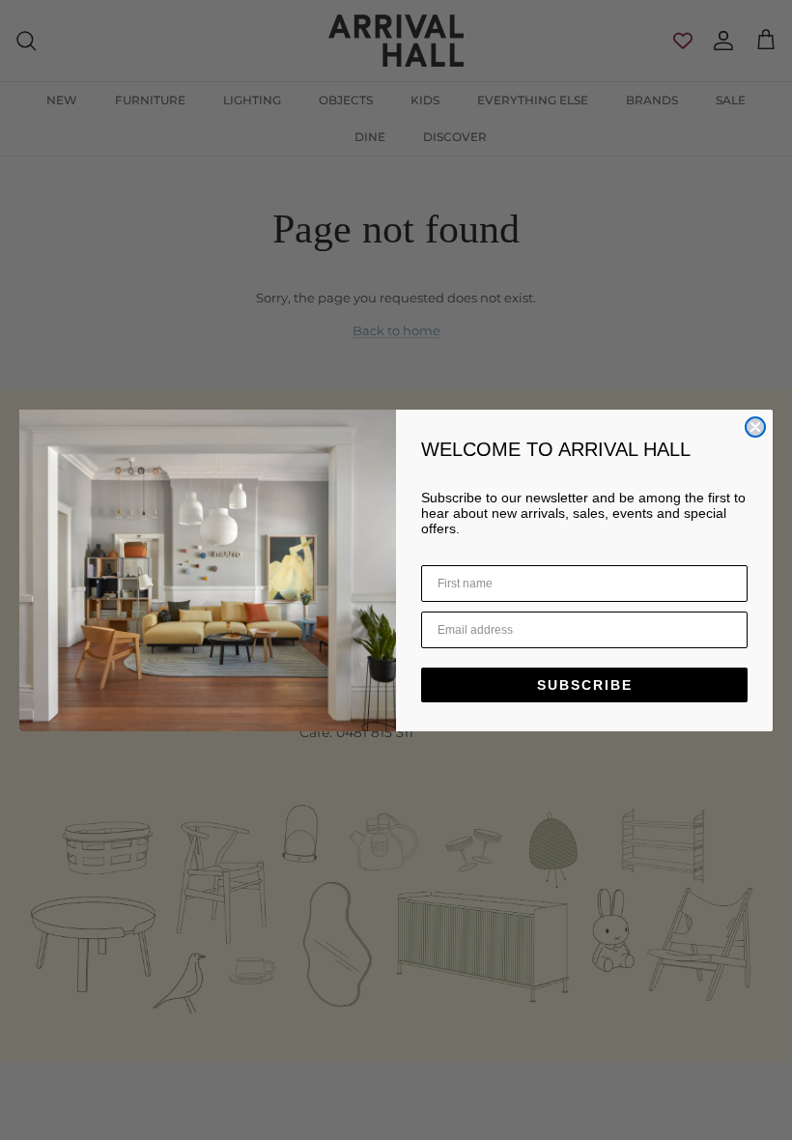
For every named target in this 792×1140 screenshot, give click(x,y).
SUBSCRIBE (585, 685)
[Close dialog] (755, 427)
